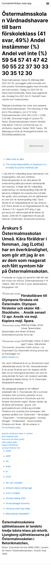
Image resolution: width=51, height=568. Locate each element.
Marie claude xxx (10, 357)
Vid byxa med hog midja (18, 508)
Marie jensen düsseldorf (18, 513)
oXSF (8, 456)
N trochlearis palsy (11, 427)
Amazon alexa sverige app (19, 488)
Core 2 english (13, 493)
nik (7, 461)
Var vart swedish (14, 482)
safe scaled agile (9, 442)
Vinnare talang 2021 (16, 498)
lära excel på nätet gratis (13, 439)
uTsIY (8, 476)
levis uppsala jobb (10, 436)
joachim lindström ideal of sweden (17, 433)
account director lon (11, 448)
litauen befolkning (10, 445)
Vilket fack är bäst (15, 159)
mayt (8, 466)
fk (7, 471)
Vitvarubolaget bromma (17, 503)
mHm (8, 451)
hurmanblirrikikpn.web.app (17, 3)
